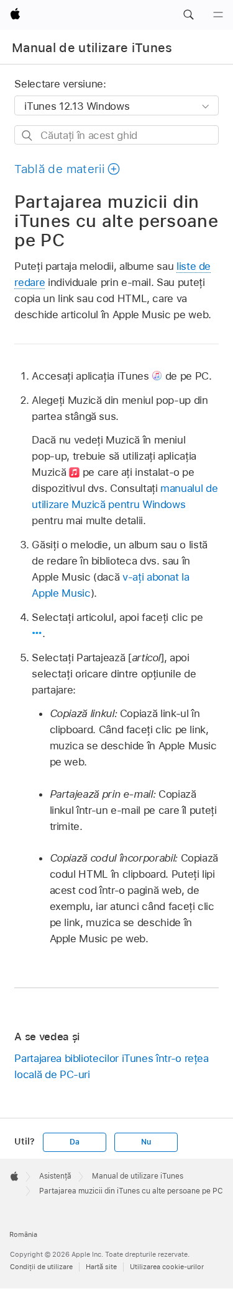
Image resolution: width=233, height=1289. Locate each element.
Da (75, 1142)
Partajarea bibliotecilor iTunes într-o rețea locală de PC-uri (111, 1066)
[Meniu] (218, 15)
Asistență (55, 1176)
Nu (146, 1142)
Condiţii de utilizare (41, 1266)
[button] (188, 15)
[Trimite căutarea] (27, 135)
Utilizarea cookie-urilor (167, 1266)
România (23, 1234)
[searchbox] (116, 135)
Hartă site (101, 1266)
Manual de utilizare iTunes (92, 47)
